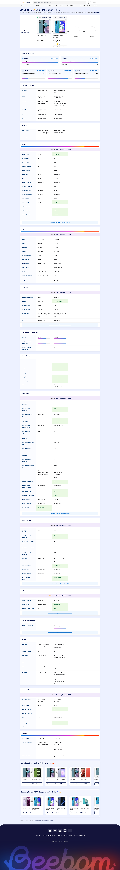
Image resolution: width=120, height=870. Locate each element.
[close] (50, 20)
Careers (44, 835)
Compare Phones (29, 820)
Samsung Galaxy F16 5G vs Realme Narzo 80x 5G (56, 812)
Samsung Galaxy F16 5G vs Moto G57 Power (80, 812)
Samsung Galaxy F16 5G (58, 36)
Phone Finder (59, 5)
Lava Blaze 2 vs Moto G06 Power (32, 783)
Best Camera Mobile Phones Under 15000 (60, 513)
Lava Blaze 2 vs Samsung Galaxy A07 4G (56, 783)
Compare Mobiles (48, 5)
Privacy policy (68, 835)
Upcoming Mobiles (35, 5)
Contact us (51, 835)
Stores (95, 5)
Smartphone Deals (85, 5)
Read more (97, 12)
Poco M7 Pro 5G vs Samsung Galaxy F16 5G (32, 812)
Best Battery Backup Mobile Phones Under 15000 (60, 613)
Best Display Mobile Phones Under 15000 (60, 222)
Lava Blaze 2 (41, 35)
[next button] (97, 776)
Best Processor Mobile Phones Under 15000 (60, 324)
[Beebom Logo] (25, 2)
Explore (23, 5)
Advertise (59, 835)
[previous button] (22, 776)
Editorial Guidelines (79, 835)
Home (21, 820)
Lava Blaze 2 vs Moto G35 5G (80, 783)
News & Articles (71, 5)
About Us (37, 835)
